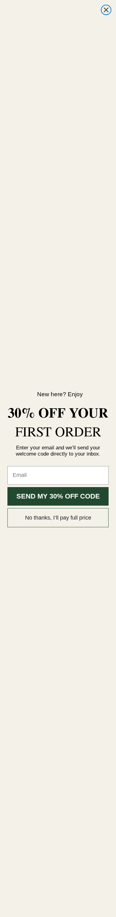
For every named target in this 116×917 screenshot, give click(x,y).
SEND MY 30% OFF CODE (58, 496)
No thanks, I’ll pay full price (58, 518)
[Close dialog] (106, 10)
